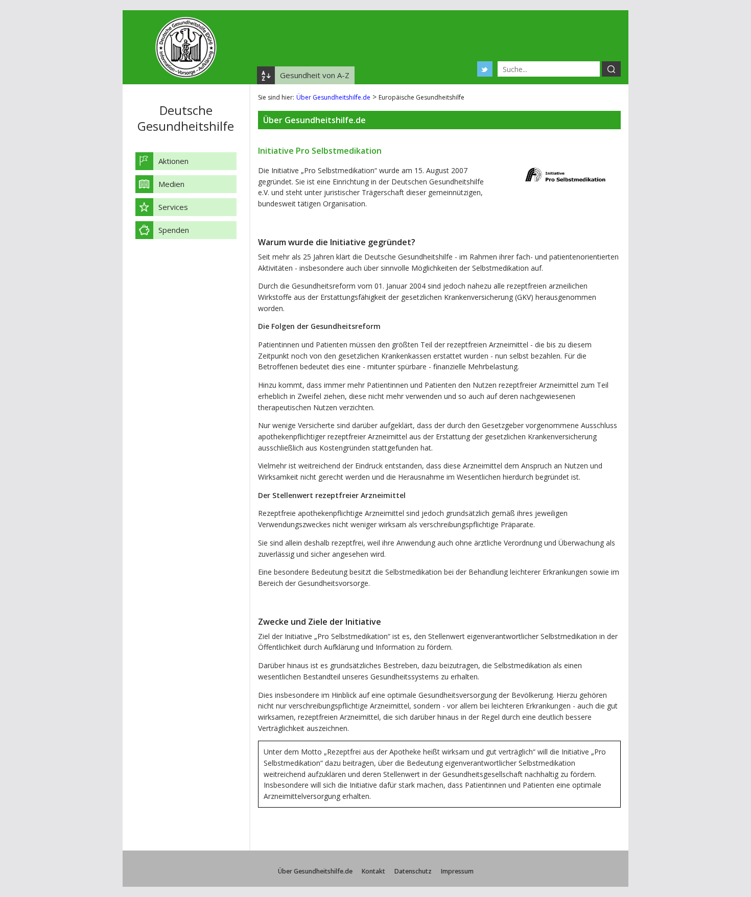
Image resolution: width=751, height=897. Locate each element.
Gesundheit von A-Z (314, 75)
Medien (171, 184)
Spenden (173, 230)
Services (173, 207)
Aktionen (173, 161)
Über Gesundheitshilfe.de (333, 97)
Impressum (457, 871)
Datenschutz (413, 871)
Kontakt (373, 871)
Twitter (484, 69)
